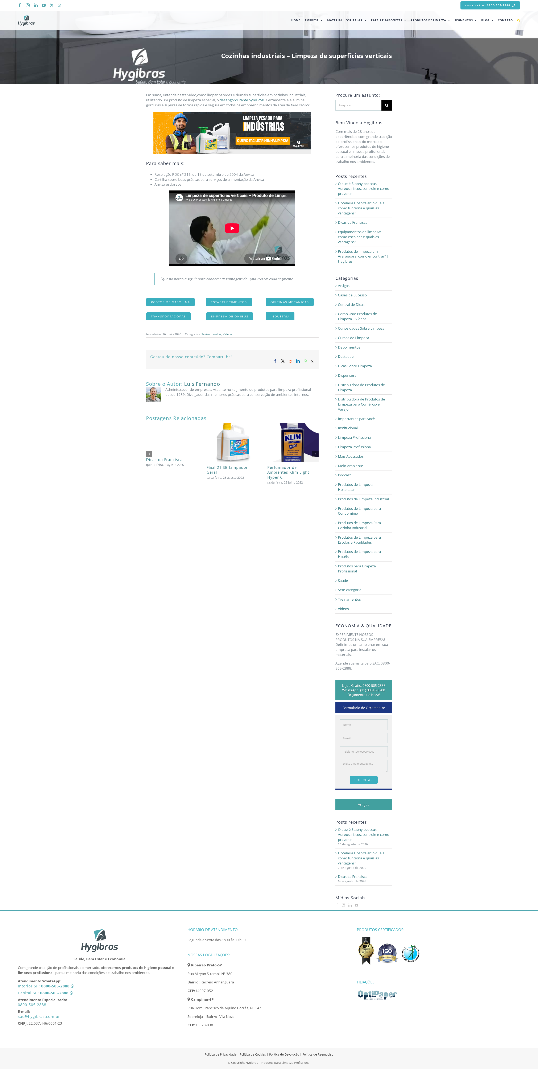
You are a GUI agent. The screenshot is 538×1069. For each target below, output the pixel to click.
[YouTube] (356, 905)
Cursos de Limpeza (353, 337)
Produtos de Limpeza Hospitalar (355, 487)
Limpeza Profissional (355, 437)
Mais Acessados (351, 456)
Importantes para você (356, 418)
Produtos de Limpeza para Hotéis (359, 554)
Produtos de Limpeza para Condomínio (359, 511)
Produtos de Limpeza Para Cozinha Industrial (359, 525)
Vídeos (227, 334)
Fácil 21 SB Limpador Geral (227, 470)
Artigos (343, 285)
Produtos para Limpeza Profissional (357, 568)
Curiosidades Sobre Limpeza (361, 328)
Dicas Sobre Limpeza (355, 365)
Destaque (346, 356)
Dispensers (347, 375)
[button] (518, 20)
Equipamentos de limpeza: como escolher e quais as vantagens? (359, 236)
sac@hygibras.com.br (39, 1016)
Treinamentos (211, 334)
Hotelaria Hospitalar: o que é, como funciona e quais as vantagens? (361, 208)
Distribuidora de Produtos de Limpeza (361, 387)
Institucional (348, 427)
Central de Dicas (351, 304)
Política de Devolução (284, 1054)
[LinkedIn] (350, 905)
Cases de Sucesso (352, 295)
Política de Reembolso (317, 1054)
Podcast (344, 475)
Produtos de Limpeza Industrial (363, 499)
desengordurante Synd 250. (242, 100)
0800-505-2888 (32, 1004)
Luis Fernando (202, 383)
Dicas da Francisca (164, 459)
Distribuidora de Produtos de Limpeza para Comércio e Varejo (361, 404)
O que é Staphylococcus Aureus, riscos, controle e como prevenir (363, 188)
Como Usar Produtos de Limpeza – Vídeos (357, 316)
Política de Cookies (253, 1054)
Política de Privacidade (220, 1054)
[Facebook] (337, 905)
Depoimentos (349, 347)
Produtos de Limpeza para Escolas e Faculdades (359, 540)
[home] (99, 930)
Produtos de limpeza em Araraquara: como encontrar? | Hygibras (363, 256)
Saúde (343, 580)
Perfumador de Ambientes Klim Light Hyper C (288, 472)
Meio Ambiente (350, 465)
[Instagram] (343, 905)
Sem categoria (349, 589)
